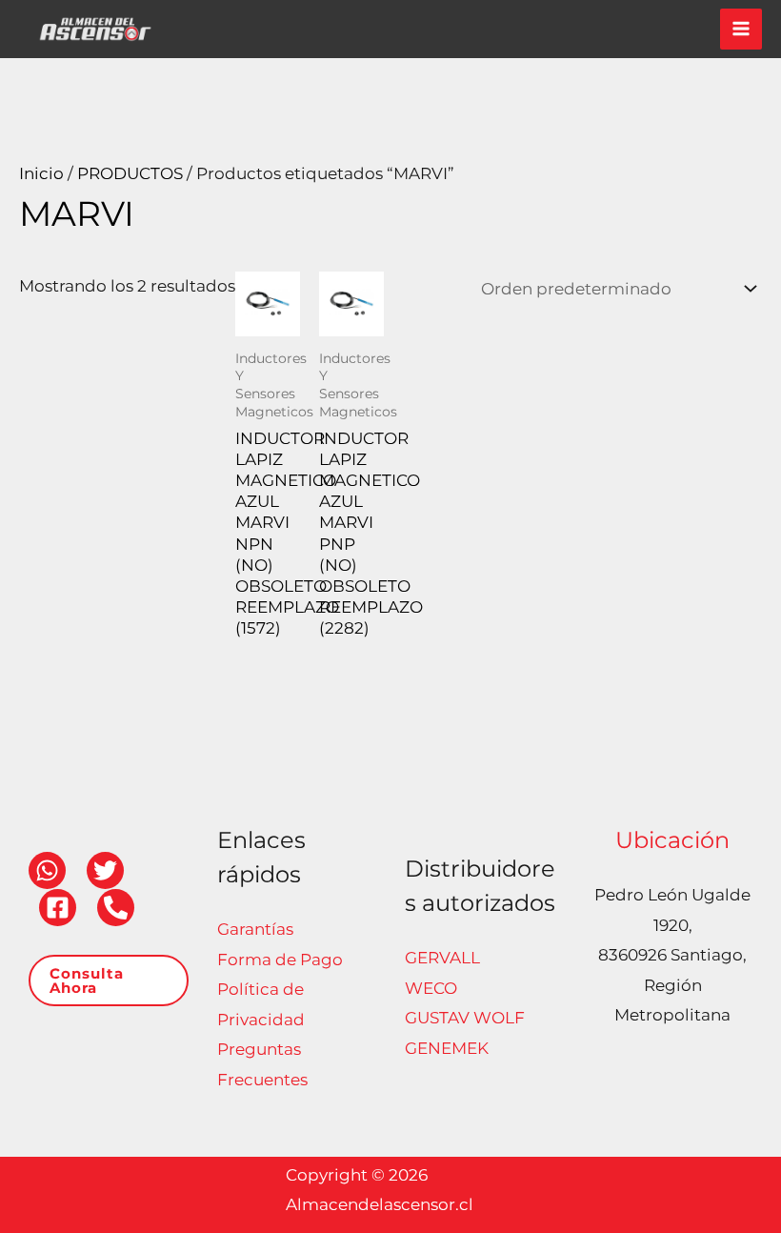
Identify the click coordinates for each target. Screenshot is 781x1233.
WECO (431, 988)
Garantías (255, 929)
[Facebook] (57, 907)
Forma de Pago (280, 959)
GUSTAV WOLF (465, 1017)
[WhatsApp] (47, 870)
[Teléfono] (115, 907)
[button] (109, 980)
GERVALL (442, 957)
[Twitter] (105, 870)
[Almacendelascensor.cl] (95, 29)
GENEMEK (447, 1048)
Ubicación (672, 840)
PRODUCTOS (130, 173)
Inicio (41, 173)
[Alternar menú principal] (741, 30)
